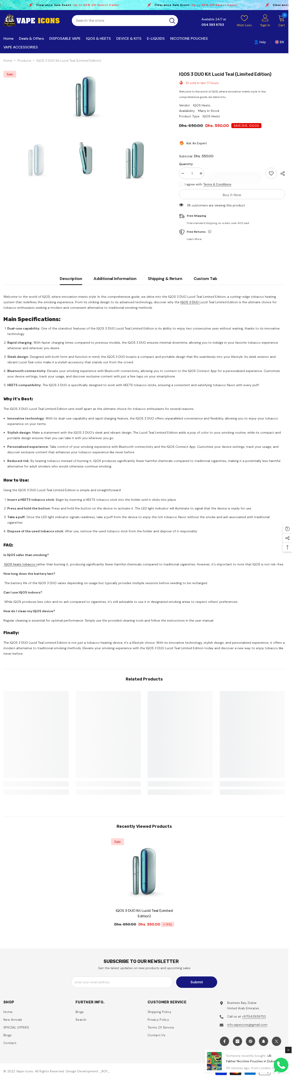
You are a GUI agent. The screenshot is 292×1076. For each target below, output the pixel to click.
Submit (199, 546)
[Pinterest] (199, 566)
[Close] (253, 484)
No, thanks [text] (202, 578)
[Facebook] (180, 566)
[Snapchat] (209, 566)
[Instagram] (190, 566)
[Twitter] (219, 566)
